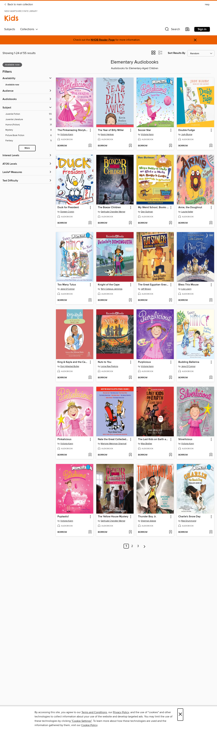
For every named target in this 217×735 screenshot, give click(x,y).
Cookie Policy (89, 725)
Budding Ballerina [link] (188, 362)
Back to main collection (20, 4)
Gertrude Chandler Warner (113, 211)
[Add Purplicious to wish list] (170, 378)
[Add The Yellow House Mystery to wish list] (130, 532)
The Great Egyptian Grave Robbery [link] (153, 284)
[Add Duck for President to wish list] (90, 223)
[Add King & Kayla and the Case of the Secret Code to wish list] (90, 378)
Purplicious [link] (144, 362)
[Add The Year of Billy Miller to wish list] (130, 146)
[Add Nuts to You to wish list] (130, 378)
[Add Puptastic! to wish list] (90, 532)
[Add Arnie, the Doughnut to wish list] (211, 223)
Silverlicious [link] (185, 439)
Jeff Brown (146, 289)
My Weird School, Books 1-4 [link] (153, 207)
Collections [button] (28, 29)
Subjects (9, 29)
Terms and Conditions (94, 712)
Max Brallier (146, 443)
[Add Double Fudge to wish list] (211, 146)
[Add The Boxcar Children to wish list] (130, 223)
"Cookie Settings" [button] (81, 721)
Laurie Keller (187, 211)
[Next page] (144, 546)
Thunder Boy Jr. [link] (147, 516)
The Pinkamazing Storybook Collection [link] (72, 130)
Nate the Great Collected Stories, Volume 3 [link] (113, 439)
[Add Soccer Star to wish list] (170, 146)
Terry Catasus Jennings (111, 289)
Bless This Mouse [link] (188, 284)
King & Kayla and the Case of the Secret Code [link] (72, 362)
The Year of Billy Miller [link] (111, 130)
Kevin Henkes (107, 134)
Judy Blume (186, 134)
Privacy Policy (121, 712)
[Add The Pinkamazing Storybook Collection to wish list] (90, 146)
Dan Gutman (147, 211)
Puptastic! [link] (63, 516)
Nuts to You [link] (104, 362)
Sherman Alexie (148, 521)
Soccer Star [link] (144, 130)
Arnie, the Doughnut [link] (190, 207)
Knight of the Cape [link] (109, 284)
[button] (172, 30)
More (27, 148)
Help (207, 4)
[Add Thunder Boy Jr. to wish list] (170, 532)
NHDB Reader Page (103, 40)
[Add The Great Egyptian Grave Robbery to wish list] (170, 300)
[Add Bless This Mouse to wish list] (211, 300)
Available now (12, 84)
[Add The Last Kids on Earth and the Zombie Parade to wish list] (170, 455)
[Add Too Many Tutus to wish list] (90, 300)
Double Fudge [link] (186, 130)
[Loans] (187, 30)
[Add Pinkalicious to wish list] (90, 455)
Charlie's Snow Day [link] (189, 516)
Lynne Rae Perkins (109, 366)
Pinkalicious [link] (64, 439)
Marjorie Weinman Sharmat (113, 443)
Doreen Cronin (67, 211)
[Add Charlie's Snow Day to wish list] (211, 532)
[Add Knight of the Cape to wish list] (130, 300)
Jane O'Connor (67, 289)
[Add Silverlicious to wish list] (211, 455)
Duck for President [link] (68, 207)
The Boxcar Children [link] (109, 207)
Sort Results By (176, 53)
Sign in (202, 29)
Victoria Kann (66, 134)
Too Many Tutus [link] (66, 284)
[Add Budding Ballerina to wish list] (211, 378)
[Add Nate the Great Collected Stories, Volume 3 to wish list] (130, 455)
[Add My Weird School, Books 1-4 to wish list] (170, 223)
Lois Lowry (186, 289)
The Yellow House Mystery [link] (113, 516)
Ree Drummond (188, 521)
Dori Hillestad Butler (69, 366)
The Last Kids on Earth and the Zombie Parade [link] (153, 439)
